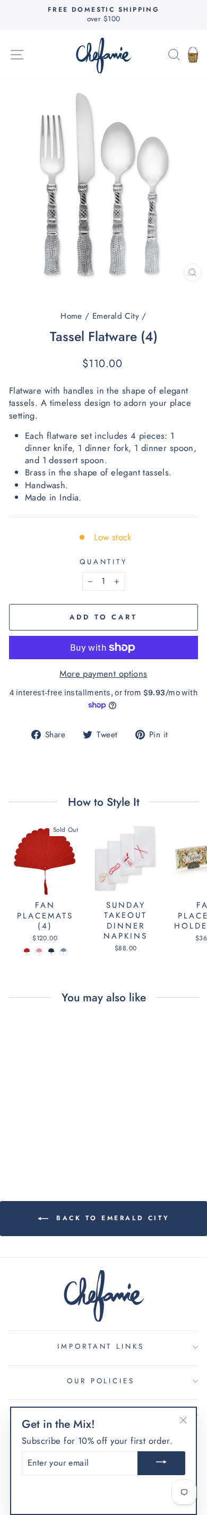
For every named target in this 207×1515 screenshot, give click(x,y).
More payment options (103, 674)
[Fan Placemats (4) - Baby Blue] (63, 951)
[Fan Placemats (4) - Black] (51, 951)
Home (71, 316)
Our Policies (101, 1381)
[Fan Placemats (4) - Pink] (39, 951)
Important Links (101, 1346)
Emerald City (115, 316)
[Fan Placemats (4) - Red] (27, 951)
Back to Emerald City (111, 1218)
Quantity (104, 562)
